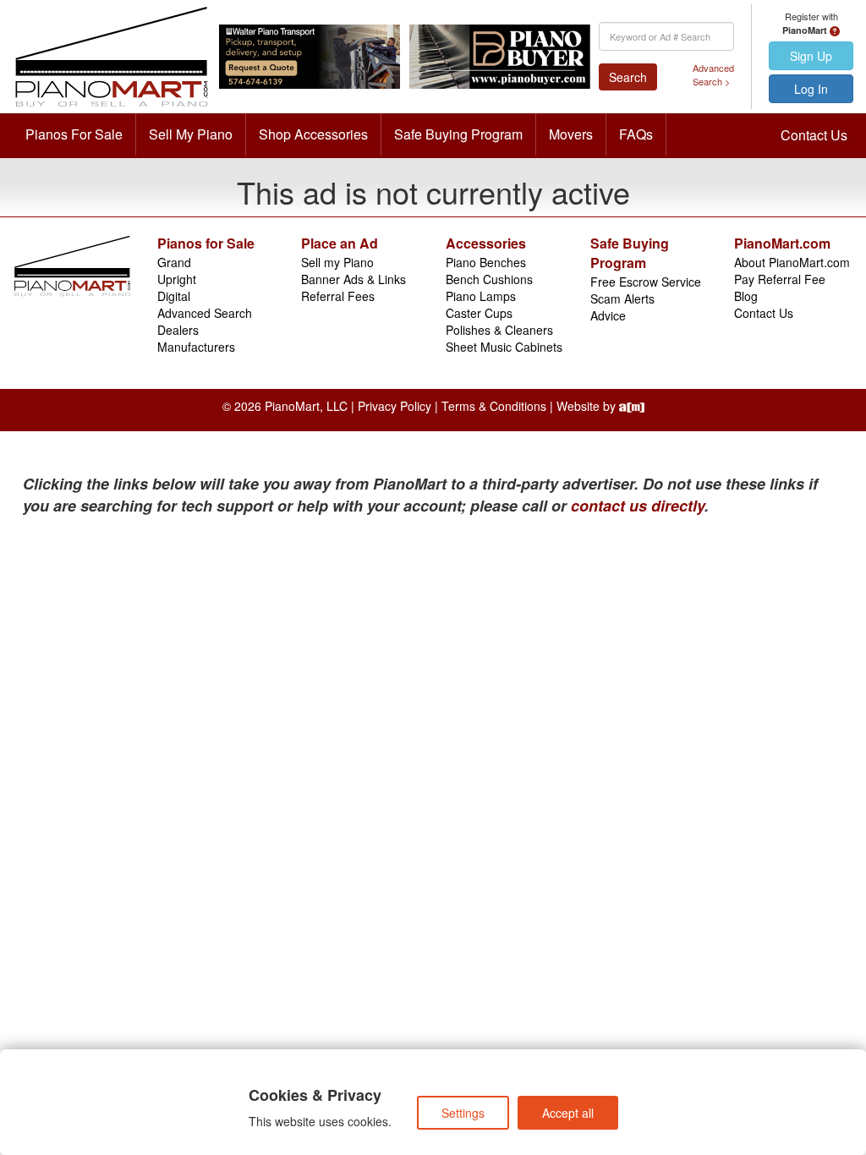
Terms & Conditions (493, 405)
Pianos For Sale (74, 134)
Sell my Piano (337, 262)
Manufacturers (196, 346)
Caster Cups (479, 312)
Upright (176, 279)
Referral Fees (338, 295)
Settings (463, 1112)
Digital (173, 295)
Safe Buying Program (458, 134)
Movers (571, 134)
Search (628, 76)
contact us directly (637, 506)
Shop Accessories (313, 134)
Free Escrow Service (645, 281)
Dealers (178, 329)
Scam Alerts (622, 298)
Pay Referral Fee (779, 279)
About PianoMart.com (792, 262)
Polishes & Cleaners (499, 329)
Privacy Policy (394, 405)
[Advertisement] (178, 643)
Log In (811, 88)
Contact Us (814, 135)
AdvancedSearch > (713, 75)
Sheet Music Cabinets (504, 346)
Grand (174, 262)
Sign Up (811, 55)
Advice (608, 315)
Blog (746, 295)
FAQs (636, 134)
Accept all (568, 1112)
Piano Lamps (481, 295)
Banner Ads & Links (353, 279)
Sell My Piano (191, 134)
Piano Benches (486, 262)
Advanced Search (204, 312)
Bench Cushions (489, 279)
